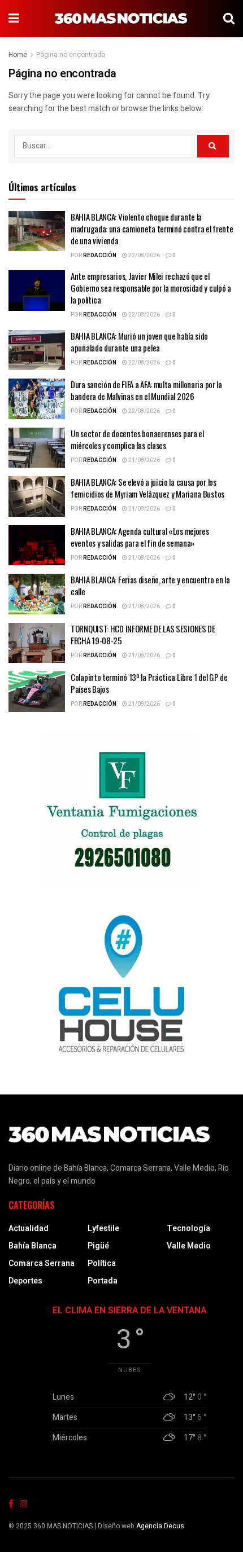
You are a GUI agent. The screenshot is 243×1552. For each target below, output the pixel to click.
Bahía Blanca (32, 1246)
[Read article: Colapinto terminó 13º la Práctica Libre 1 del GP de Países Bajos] (36, 691)
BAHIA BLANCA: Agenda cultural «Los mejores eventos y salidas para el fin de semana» (140, 537)
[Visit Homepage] (121, 18)
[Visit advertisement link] (121, 811)
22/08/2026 (143, 256)
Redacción (99, 256)
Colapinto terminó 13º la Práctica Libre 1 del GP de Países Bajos (149, 683)
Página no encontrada (70, 55)
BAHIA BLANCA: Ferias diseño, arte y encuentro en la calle (150, 585)
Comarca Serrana (41, 1263)
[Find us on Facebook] (11, 1504)
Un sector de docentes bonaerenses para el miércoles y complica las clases (137, 439)
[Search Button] (229, 18)
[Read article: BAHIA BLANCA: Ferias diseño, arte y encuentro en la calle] (36, 594)
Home (17, 55)
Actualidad (28, 1228)
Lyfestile (103, 1228)
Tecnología (188, 1228)
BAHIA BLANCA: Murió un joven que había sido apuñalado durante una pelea (139, 341)
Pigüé (98, 1246)
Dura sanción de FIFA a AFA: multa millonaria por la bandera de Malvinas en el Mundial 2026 (146, 390)
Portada (103, 1281)
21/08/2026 (143, 460)
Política (102, 1263)
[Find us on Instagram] (24, 1504)
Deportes (25, 1281)
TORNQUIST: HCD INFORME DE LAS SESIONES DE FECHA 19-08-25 (143, 634)
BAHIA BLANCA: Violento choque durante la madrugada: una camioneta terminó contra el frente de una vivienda (152, 228)
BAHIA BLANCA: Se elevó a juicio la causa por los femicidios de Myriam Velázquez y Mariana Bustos (147, 488)
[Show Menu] (13, 18)
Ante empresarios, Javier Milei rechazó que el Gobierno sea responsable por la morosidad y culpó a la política (151, 288)
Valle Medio (189, 1246)
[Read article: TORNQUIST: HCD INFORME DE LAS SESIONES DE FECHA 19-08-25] (36, 643)
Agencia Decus (160, 1526)
